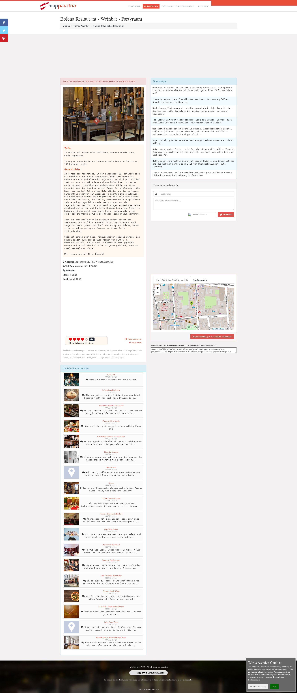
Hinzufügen (151, 6)
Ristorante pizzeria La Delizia (111, 405)
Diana (111, 482)
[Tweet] (4, 30)
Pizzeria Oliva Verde (111, 421)
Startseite (134, 6)
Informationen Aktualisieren (134, 340)
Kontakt (203, 6)
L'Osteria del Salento (111, 390)
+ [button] (158, 288)
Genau (274, 686)
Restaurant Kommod (111, 544)
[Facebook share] (4, 22)
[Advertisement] (148, 56)
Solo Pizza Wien (111, 622)
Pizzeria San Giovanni (111, 498)
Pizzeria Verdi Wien (111, 591)
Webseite (70, 270)
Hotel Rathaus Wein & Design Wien (111, 637)
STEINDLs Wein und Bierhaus (111, 606)
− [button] (158, 292)
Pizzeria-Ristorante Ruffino (111, 513)
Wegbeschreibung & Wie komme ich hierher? (212, 336)
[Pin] (4, 38)
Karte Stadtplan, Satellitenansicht (172, 280)
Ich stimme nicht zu (258, 686)
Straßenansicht (200, 280)
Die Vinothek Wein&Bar (111, 575)
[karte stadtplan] (58, 5)
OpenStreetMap (218, 328)
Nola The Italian (111, 529)
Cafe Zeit (111, 374)
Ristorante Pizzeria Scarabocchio (111, 436)
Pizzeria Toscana (111, 451)
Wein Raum (111, 467)
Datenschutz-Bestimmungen (178, 6)
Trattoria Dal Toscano (111, 560)
